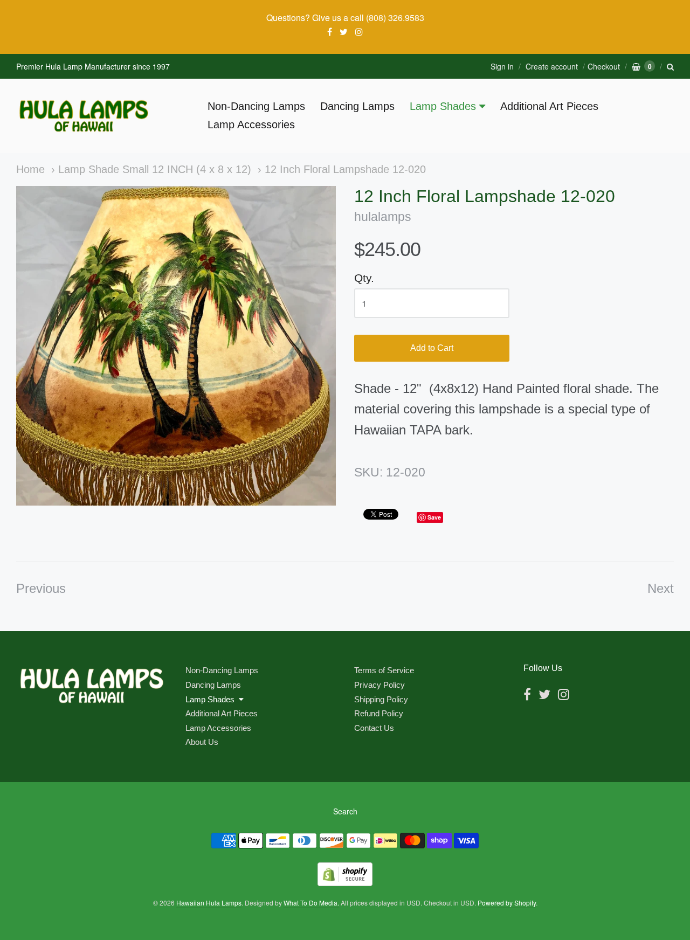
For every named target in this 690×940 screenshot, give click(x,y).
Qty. (364, 278)
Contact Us (374, 727)
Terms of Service (384, 670)
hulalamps (382, 217)
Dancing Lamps (357, 106)
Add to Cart (431, 348)
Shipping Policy (381, 699)
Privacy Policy (379, 684)
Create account (552, 66)
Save (434, 517)
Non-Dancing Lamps (256, 106)
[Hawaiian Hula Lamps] (83, 116)
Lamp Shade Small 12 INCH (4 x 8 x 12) (154, 169)
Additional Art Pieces (549, 106)
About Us (201, 742)
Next (660, 588)
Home (30, 169)
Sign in (502, 66)
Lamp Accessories (251, 124)
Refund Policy (378, 713)
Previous (41, 588)
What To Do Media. (311, 902)
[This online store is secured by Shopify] (345, 882)
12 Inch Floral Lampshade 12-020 (345, 169)
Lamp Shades (443, 106)
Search (345, 811)
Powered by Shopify (507, 902)
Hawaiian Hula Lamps (209, 902)
